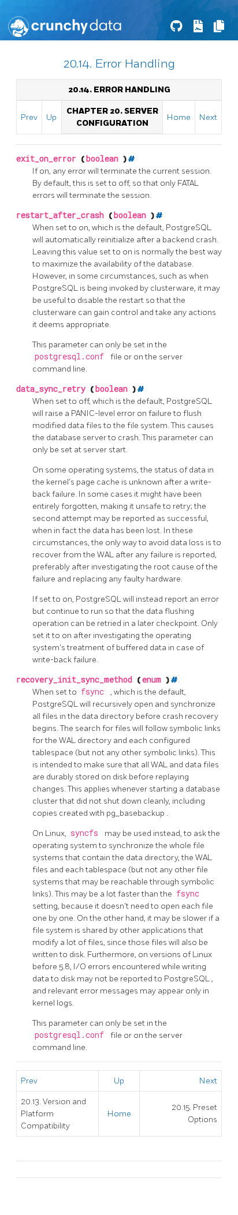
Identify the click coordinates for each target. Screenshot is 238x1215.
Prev (29, 117)
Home (179, 117)
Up (51, 117)
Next (208, 117)
